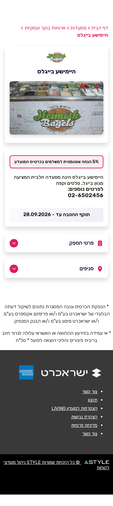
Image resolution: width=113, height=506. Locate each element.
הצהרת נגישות (84, 417)
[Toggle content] (14, 243)
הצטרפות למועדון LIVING (74, 408)
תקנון (92, 400)
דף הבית (99, 28)
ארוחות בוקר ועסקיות (44, 28)
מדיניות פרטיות (84, 425)
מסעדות (78, 28)
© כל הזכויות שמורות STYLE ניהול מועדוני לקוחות (56, 465)
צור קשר (89, 391)
